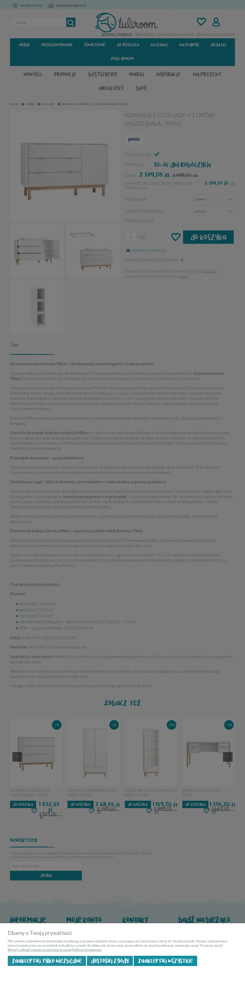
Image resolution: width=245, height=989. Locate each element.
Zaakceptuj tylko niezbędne (47, 961)
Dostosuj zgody (110, 961)
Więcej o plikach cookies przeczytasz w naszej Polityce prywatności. (55, 950)
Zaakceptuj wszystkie (165, 961)
